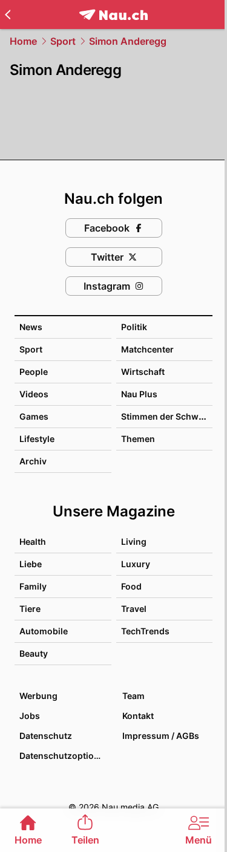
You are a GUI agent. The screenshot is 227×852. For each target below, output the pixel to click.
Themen (138, 439)
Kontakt (138, 716)
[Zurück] (7, 14)
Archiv (33, 461)
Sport (63, 41)
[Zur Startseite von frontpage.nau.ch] (113, 15)
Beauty (33, 653)
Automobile (43, 631)
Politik (134, 327)
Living (133, 541)
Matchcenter (147, 349)
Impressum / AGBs (160, 735)
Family (33, 586)
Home (23, 41)
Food (131, 586)
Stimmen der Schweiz (166, 416)
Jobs (29, 716)
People (33, 371)
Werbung (38, 696)
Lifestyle (36, 439)
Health (32, 541)
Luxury (135, 564)
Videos (33, 394)
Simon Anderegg (127, 41)
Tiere (30, 608)
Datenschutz (45, 735)
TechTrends (145, 631)
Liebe (30, 564)
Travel (133, 608)
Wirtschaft (143, 371)
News (30, 327)
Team (133, 696)
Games (33, 416)
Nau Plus (139, 394)
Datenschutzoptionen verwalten (64, 755)
